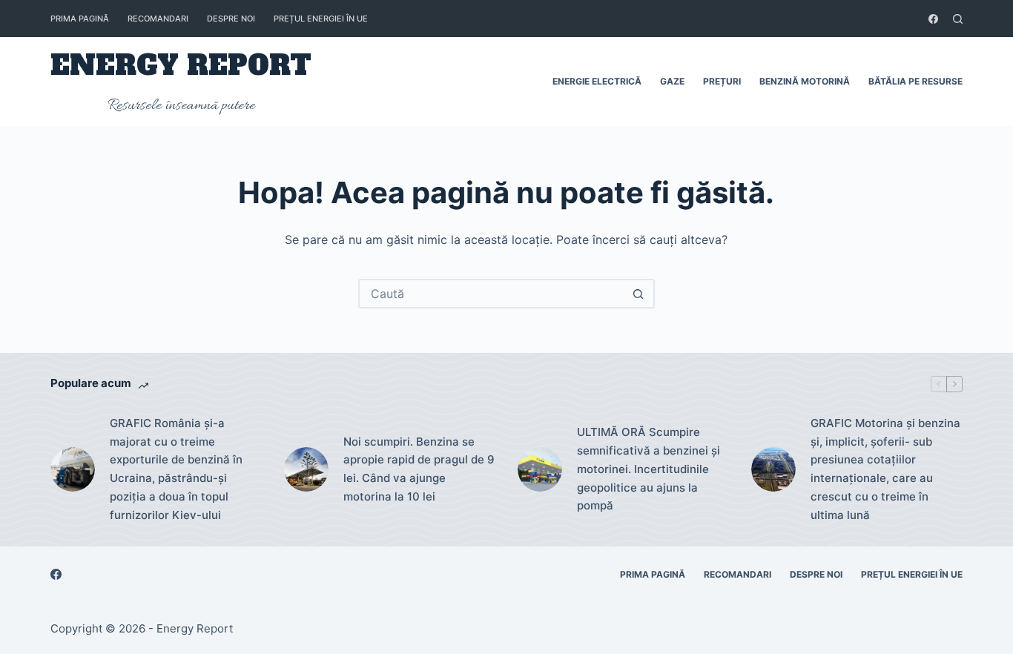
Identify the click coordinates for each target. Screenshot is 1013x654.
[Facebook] (933, 19)
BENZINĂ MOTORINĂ (804, 81)
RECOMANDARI (158, 18)
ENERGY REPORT (180, 65)
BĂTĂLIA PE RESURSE (915, 81)
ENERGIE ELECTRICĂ (596, 81)
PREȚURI (722, 81)
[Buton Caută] (638, 293)
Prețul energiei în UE (321, 18)
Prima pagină (79, 18)
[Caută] (958, 19)
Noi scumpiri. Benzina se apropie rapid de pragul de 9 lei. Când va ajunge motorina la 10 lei (419, 469)
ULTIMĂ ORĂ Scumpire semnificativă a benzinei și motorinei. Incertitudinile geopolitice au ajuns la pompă (648, 468)
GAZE (672, 81)
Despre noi (231, 18)
